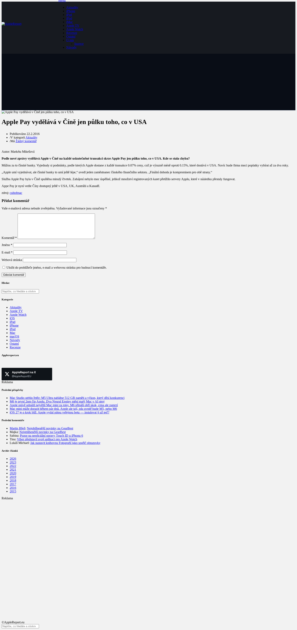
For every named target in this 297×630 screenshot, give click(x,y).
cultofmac (16, 193)
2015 (13, 491)
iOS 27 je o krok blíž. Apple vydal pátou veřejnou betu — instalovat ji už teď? (59, 412)
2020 (13, 473)
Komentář (9, 238)
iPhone (70, 11)
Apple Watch (74, 29)
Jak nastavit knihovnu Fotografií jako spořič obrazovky (65, 443)
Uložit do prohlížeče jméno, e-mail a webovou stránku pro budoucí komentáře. (56, 267)
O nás (70, 40)
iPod (69, 18)
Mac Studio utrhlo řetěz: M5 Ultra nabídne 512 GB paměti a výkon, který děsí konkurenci (67, 398)
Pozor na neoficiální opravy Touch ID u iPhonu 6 (51, 435)
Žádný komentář (26, 141)
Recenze (71, 33)
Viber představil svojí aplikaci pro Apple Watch (47, 439)
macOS (14, 336)
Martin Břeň (17, 428)
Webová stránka (12, 260)
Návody (71, 47)
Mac (12, 332)
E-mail (7, 252)
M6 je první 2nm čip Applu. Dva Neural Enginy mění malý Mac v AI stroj (57, 401)
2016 (13, 487)
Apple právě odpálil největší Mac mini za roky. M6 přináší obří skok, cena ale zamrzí (64, 405)
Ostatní (70, 36)
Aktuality (72, 7)
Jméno (7, 245)
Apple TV (72, 25)
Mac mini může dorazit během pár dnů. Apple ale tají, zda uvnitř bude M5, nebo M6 (63, 408)
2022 (13, 466)
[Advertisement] (123, 528)
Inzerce (79, 43)
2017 (13, 484)
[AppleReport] (30, 27)
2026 (13, 458)
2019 (13, 477)
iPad (69, 14)
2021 (13, 469)
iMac (69, 22)
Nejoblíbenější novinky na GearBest (50, 428)
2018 (13, 480)
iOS (12, 318)
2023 (13, 462)
